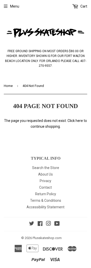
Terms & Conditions (45, 200)
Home (8, 86)
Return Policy (45, 194)
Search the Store (45, 168)
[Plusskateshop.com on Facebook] (40, 224)
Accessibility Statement (45, 207)
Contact (45, 187)
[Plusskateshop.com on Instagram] (48, 224)
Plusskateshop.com (47, 238)
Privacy (45, 181)
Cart (83, 6)
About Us (45, 174)
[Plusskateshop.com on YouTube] (57, 224)
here (79, 121)
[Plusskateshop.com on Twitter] (31, 224)
